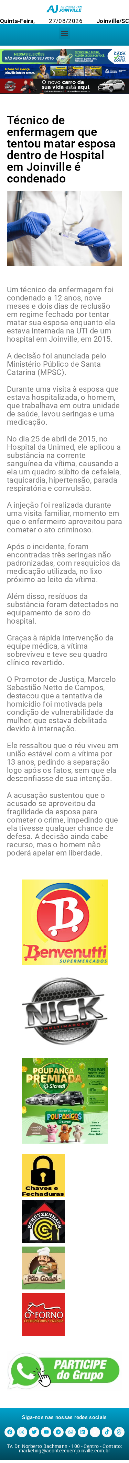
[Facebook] (9, 1432)
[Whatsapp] (70, 1432)
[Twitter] (34, 1432)
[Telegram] (58, 1432)
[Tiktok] (107, 1432)
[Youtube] (46, 1432)
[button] (64, 33)
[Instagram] (22, 1432)
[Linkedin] (83, 1432)
